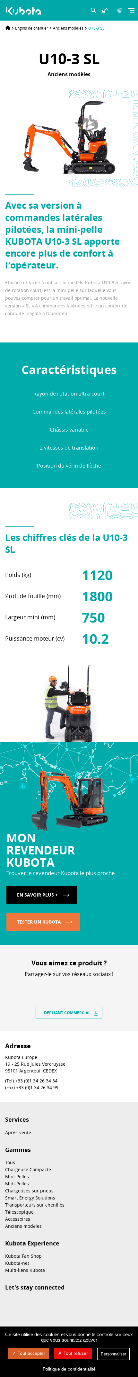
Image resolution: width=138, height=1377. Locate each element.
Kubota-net (17, 1263)
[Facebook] (52, 985)
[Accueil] (7, 28)
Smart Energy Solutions (30, 1198)
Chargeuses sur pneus (29, 1191)
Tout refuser (76, 1353)
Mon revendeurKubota (40, 850)
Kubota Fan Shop (23, 1256)
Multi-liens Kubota (25, 1270)
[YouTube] (57, 1303)
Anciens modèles (68, 28)
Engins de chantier (31, 28)
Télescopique (19, 1212)
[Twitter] (75, 985)
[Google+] (86, 985)
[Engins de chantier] (24, 10)
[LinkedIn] (63, 985)
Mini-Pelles (17, 1176)
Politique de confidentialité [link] (69, 1369)
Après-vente (18, 1132)
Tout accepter (31, 1353)
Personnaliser (113, 1354)
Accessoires (17, 1219)
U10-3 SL (96, 28)
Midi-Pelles (17, 1184)
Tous (10, 1162)
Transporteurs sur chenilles (35, 1205)
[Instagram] (9, 1303)
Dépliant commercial (67, 1013)
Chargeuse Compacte (28, 1169)
